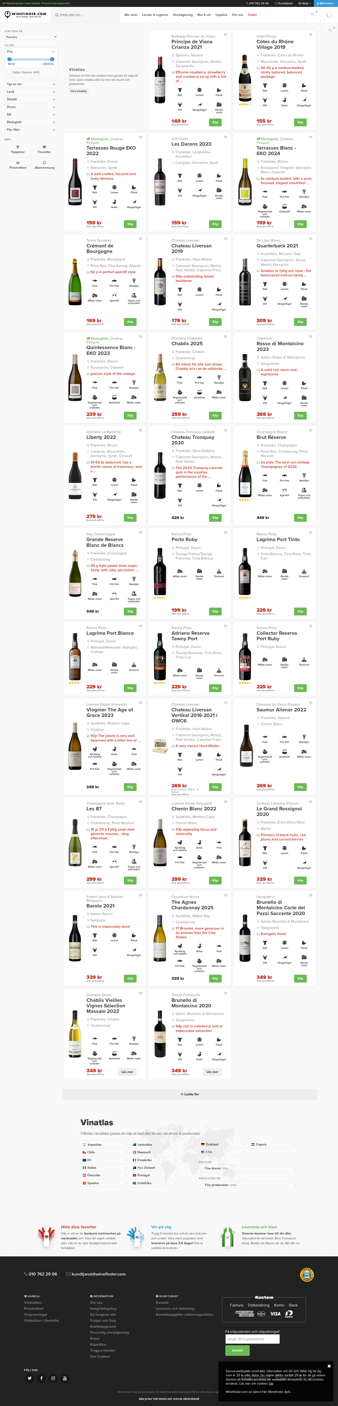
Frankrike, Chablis (190, 352)
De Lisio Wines (268, 240)
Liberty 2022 (101, 437)
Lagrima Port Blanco (110, 633)
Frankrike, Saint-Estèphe (195, 451)
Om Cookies (100, 1356)
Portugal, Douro (188, 547)
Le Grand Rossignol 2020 (279, 811)
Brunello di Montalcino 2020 (191, 1003)
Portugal (143, 1175)
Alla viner (130, 15)
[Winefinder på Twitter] (29, 1378)
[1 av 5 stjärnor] (240, 104)
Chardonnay (185, 358)
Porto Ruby (184, 539)
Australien (144, 1144)
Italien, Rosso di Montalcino (283, 357)
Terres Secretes (98, 240)
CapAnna (264, 338)
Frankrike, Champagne (279, 445)
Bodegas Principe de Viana (193, 36)
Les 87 (94, 809)
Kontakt (162, 1303)
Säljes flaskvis (26, 72)
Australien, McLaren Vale (281, 254)
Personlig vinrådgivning (109, 1332)
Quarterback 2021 (277, 246)
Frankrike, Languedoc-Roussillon (194, 154)
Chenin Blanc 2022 (194, 809)
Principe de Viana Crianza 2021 (192, 44)
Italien (91, 1167)
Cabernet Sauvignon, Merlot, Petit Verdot (199, 459)
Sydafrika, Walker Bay (193, 916)
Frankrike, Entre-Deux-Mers (283, 822)
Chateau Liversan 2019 (192, 248)
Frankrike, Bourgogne (108, 259)
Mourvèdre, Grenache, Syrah (283, 61)
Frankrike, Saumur (275, 718)
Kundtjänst (285, 3)
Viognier (97, 729)
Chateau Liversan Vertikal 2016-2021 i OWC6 (195, 715)
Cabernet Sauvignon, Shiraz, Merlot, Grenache (283, 262)
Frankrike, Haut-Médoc (194, 259)
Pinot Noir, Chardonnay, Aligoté (116, 266)
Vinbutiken (33, 1303)
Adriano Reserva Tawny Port (190, 635)
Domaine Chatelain (187, 338)
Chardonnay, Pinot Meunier (112, 823)
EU (89, 1159)
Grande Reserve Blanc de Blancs (105, 542)
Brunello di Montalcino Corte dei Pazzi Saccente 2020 (281, 907)
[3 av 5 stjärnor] (245, 104)
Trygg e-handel (102, 1350)
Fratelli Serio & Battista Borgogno (104, 898)
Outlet (252, 15)
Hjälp (305, 3)
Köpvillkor (98, 1344)
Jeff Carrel (180, 139)
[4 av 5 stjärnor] (247, 104)
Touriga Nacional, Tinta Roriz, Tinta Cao (199, 655)
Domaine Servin (99, 995)
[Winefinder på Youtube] (64, 1378)
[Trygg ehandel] (307, 1280)
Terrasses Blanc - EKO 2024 (276, 150)
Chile (91, 1152)
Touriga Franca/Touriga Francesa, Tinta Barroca (194, 556)
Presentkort (17, 168)
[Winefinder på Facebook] (41, 1378)
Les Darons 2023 (191, 144)
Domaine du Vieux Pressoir (278, 704)
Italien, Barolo (102, 914)
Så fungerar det (103, 1314)
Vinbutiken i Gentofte (41, 1320)
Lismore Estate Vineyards (106, 704)
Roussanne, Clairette (107, 367)
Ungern (261, 1144)
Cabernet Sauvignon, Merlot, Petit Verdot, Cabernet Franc (199, 268)
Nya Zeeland (146, 1167)
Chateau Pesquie (104, 141)
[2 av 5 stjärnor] (242, 104)
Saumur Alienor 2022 (281, 710)
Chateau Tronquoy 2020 (193, 440)
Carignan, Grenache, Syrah (197, 162)
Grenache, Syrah (104, 167)
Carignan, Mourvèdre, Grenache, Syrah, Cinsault (111, 453)
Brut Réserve (271, 437)
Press (95, 1338)
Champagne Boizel (272, 432)
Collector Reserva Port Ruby (277, 635)
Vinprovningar (36, 1314)
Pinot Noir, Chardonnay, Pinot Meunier (284, 453)
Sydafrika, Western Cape (110, 723)
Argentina (94, 1144)
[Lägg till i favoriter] (227, 34)
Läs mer (127, 1072)
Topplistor (18, 152)
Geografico (265, 897)
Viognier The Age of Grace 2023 (109, 712)
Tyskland (212, 1144)
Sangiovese (270, 363)
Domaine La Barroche (103, 432)
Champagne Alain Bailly (105, 803)
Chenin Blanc (271, 724)
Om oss (237, 15)
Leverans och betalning (175, 1308)
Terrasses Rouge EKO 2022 (111, 150)
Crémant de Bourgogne (99, 248)
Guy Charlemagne (100, 534)
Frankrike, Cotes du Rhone (282, 55)
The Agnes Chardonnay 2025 (192, 904)
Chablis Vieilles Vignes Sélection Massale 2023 (105, 1005)
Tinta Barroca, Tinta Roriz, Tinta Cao (286, 556)
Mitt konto (326, 3)
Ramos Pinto (182, 534)
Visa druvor (216, 1168)
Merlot (266, 828)
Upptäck (221, 15)
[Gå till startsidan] (25, 14)
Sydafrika (144, 1182)
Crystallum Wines (185, 897)
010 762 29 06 (259, 3)
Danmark (144, 1152)
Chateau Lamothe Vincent (278, 803)
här (271, 1384)
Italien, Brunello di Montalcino (285, 921)
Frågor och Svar (103, 1320)
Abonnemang (44, 168)
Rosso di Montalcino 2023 (280, 346)
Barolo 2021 (100, 906)
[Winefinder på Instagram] (53, 1378)
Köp (215, 122)
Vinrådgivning (183, 15)
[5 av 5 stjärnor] (250, 104)
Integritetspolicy (103, 1308)
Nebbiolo (98, 920)
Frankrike (144, 1159)
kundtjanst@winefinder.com (98, 1274)
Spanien (93, 1182)
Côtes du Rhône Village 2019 (275, 44)
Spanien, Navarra (189, 55)
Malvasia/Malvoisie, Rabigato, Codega (114, 649)
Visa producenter (221, 1184)
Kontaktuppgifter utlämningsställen (185, 1314)
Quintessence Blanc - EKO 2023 (111, 350)
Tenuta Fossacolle (186, 995)
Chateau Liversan (185, 240)
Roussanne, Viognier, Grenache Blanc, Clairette (286, 169)
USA (209, 1151)
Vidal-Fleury (266, 36)
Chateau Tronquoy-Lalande (193, 432)
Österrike (93, 1175)
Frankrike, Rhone (104, 161)
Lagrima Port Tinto (278, 539)
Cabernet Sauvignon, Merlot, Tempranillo (199, 63)
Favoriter (44, 152)
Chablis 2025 (187, 343)
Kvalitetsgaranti (103, 1326)
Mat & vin (204, 15)
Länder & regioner (155, 15)
